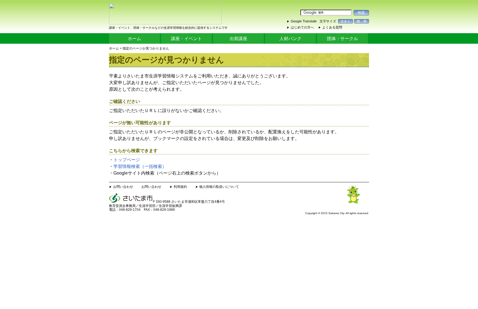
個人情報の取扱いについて (219, 187)
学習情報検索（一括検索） (140, 166)
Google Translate (304, 21)
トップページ (126, 159)
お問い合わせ (123, 187)
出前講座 (238, 38)
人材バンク (290, 38)
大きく (345, 21)
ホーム (134, 38)
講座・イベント (186, 38)
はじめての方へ (302, 27)
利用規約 (180, 187)
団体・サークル (342, 38)
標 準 (362, 21)
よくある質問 (332, 27)
